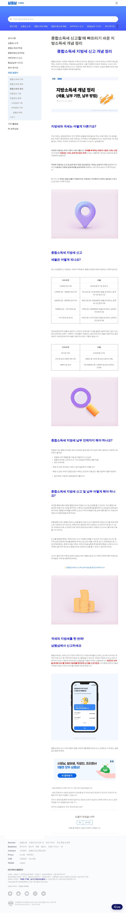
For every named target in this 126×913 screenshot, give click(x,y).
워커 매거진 (110, 26)
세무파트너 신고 (76, 26)
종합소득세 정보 (16, 89)
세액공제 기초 (17, 108)
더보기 (12, 117)
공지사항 (13, 26)
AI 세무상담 (13, 129)
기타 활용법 (13, 124)
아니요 (87, 822)
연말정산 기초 (15, 93)
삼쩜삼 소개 (26, 26)
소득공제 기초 (17, 103)
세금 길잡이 (13, 72)
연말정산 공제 (15, 98)
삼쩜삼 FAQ (17, 112)
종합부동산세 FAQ (58, 26)
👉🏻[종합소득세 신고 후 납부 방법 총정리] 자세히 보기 (85, 567)
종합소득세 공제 (16, 84)
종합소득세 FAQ (40, 26)
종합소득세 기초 (16, 79)
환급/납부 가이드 (94, 26)
